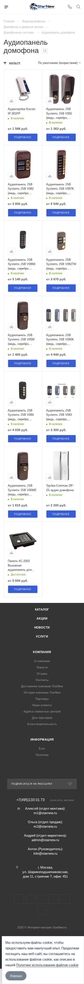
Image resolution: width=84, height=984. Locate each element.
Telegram (30, 899)
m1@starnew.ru (45, 813)
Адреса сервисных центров (42, 711)
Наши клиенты (42, 705)
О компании (42, 661)
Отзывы (42, 673)
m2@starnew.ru (45, 826)
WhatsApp (65, 899)
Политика (42, 755)
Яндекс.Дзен (42, 910)
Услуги (42, 636)
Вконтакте (19, 899)
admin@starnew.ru (45, 840)
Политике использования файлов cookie (47, 965)
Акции (42, 618)
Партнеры (42, 699)
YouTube (42, 899)
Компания (42, 652)
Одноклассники (53, 899)
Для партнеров (42, 717)
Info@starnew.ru (45, 853)
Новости (42, 627)
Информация (42, 739)
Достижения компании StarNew (42, 686)
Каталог (42, 609)
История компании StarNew (42, 692)
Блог (42, 748)
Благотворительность (42, 724)
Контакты (42, 680)
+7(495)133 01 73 (30, 800)
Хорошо (16, 976)
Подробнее (22, 137)
